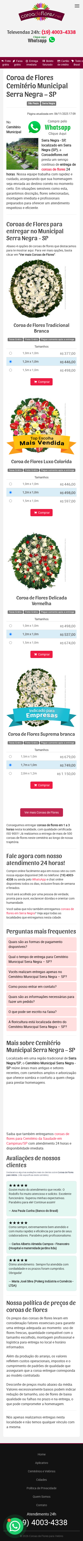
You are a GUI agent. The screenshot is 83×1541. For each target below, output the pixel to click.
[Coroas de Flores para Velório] (41, 12)
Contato (41, 1505)
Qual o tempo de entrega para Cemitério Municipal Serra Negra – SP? (38, 959)
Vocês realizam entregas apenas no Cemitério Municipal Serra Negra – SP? (38, 974)
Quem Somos (41, 1497)
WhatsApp (39, 879)
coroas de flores (53, 169)
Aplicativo (41, 1463)
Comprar (43, 382)
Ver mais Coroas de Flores (41, 812)
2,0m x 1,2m (29, 773)
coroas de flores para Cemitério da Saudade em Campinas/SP (37, 1139)
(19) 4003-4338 (58, 32)
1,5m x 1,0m (31, 370)
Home (42, 1454)
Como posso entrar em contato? (33, 986)
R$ (68, 353)
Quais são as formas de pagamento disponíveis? (35, 944)
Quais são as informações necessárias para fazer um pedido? (41, 999)
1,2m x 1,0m (31, 361)
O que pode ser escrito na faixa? (33, 1011)
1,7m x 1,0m (29, 765)
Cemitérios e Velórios (41, 1471)
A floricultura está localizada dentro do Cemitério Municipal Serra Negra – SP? (38, 1024)
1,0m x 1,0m (31, 353)
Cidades (41, 1480)
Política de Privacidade (41, 1488)
